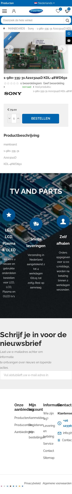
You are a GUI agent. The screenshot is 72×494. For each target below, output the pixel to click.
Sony (31, 28)
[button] (10, 49)
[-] (10, 118)
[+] (18, 118)
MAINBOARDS (16, 28)
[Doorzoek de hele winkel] (67, 20)
